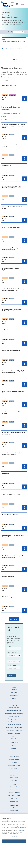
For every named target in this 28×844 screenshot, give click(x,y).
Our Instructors (14, 695)
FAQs (14, 807)
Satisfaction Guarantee (14, 792)
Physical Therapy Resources (14, 710)
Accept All (14, 841)
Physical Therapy (14, 756)
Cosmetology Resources (14, 739)
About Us (14, 689)
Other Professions (14, 771)
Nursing (14, 745)
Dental (14, 754)
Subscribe (14, 780)
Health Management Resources (14, 730)
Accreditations (14, 810)
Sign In (23, 4)
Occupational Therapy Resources (14, 713)
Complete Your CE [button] (18, 32)
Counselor (14, 751)
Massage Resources (14, 716)
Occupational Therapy (14, 765)
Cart (17, 4)
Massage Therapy (14, 759)
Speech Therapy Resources (14, 724)
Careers (14, 698)
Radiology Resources (14, 736)
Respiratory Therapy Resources (14, 719)
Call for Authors (14, 701)
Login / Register (14, 777)
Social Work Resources (14, 722)
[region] (14, 829)
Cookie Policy (14, 789)
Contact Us (14, 813)
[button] (14, 60)
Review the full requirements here (12, 49)
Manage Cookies (14, 801)
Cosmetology (14, 768)
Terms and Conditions (14, 795)
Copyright (14, 798)
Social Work (14, 748)
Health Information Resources (14, 727)
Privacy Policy (14, 787)
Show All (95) (14, 619)
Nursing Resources (14, 707)
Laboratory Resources (14, 733)
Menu (12, 5)
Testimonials (14, 692)
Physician (14, 762)
